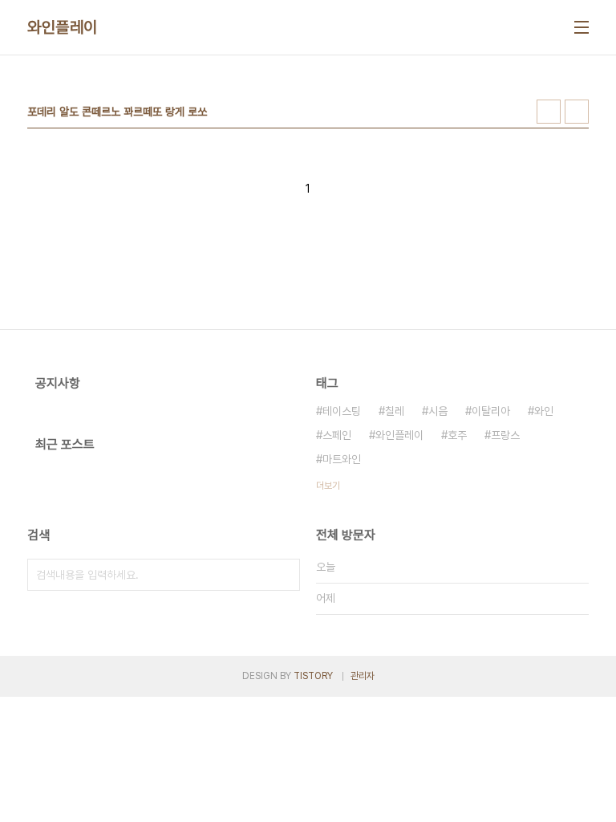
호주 (457, 435)
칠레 (394, 411)
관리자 (363, 676)
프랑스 (505, 435)
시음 (438, 411)
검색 (284, 575)
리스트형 (577, 112)
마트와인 (341, 459)
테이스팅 (341, 411)
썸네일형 (549, 112)
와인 (543, 411)
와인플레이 (62, 27)
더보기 (328, 485)
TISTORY (313, 676)
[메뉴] (581, 27)
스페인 (336, 435)
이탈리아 (491, 411)
